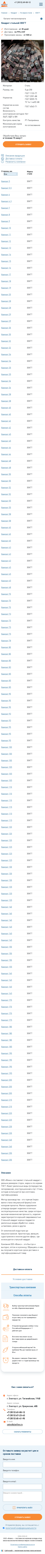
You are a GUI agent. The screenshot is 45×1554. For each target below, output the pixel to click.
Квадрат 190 (6, 1053)
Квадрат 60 (6, 527)
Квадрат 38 (6, 394)
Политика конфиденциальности (22, 1545)
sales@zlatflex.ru (15, 1424)
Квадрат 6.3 (6, 201)
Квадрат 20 (6, 294)
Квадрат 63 (6, 547)
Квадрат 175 (6, 1020)
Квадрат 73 (6, 614)
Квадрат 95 (6, 727)
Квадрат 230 (6, 1126)
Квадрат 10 (6, 228)
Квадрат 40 (6, 407)
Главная (4, 13)
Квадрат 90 (6, 694)
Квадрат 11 (6, 234)
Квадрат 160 (6, 973)
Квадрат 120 (6, 827)
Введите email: (9, 1481)
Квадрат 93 (6, 714)
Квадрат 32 (6, 341)
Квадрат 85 (6, 674)
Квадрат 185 (6, 1046)
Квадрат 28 (6, 301)
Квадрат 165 (6, 993)
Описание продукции (15, 155)
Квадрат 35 (6, 367)
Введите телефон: (11, 1470)
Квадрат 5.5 (6, 188)
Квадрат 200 (6, 1080)
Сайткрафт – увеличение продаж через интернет (22, 1550)
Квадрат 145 (6, 927)
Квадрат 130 (6, 867)
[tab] (22, 1278)
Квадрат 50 (6, 474)
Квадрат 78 (6, 640)
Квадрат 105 (6, 767)
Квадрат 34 (6, 354)
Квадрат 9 (5, 221)
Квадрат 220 (6, 1113)
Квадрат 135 (6, 887)
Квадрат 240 (6, 1140)
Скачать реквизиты (22, 1432)
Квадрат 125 (6, 847)
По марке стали (26, 13)
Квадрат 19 (6, 288)
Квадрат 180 (6, 1026)
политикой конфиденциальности (21, 1528)
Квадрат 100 (6, 747)
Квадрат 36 (6, 381)
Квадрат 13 (6, 248)
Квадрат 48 (6, 461)
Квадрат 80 (6, 647)
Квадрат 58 (6, 514)
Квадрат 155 (6, 967)
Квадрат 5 (5, 181)
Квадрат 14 (6, 254)
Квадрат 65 (6, 567)
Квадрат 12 (6, 241)
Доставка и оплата (14, 158)
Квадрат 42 (6, 421)
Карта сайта (22, 1547)
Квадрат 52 (6, 487)
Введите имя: (9, 1459)
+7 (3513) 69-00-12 (22, 2)
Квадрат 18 (6, 281)
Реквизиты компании (16, 161)
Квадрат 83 (6, 667)
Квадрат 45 (6, 434)
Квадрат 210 (6, 1100)
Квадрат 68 (6, 587)
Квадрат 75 (6, 620)
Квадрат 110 (6, 787)
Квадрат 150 (6, 947)
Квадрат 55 (6, 501)
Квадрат (14, 13)
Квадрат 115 (6, 807)
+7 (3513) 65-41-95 (16, 1418)
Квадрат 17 (6, 274)
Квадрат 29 (6, 314)
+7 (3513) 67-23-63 (16, 1415)
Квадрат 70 (6, 594)
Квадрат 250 (6, 1153)
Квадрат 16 (6, 268)
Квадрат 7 (5, 208)
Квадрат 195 (6, 1073)
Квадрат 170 (6, 1000)
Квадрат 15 (6, 261)
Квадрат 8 (5, 214)
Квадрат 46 (6, 447)
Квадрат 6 (5, 194)
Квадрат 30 (6, 328)
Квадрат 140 (6, 907)
